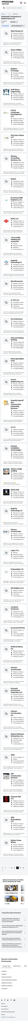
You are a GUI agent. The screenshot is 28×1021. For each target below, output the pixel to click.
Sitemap (3, 1014)
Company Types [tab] (6, 966)
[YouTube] (14, 1000)
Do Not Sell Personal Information (8, 1011)
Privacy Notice (4, 1006)
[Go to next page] (2, 870)
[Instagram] (11, 1000)
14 (23, 867)
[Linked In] (1, 1000)
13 (20, 867)
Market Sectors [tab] (17, 966)
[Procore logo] (8, 2)
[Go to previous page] (2, 868)
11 (14, 867)
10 (11, 867)
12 (17, 867)
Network (5, 4)
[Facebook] (4, 1000)
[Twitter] (7, 1000)
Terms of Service (5, 1009)
